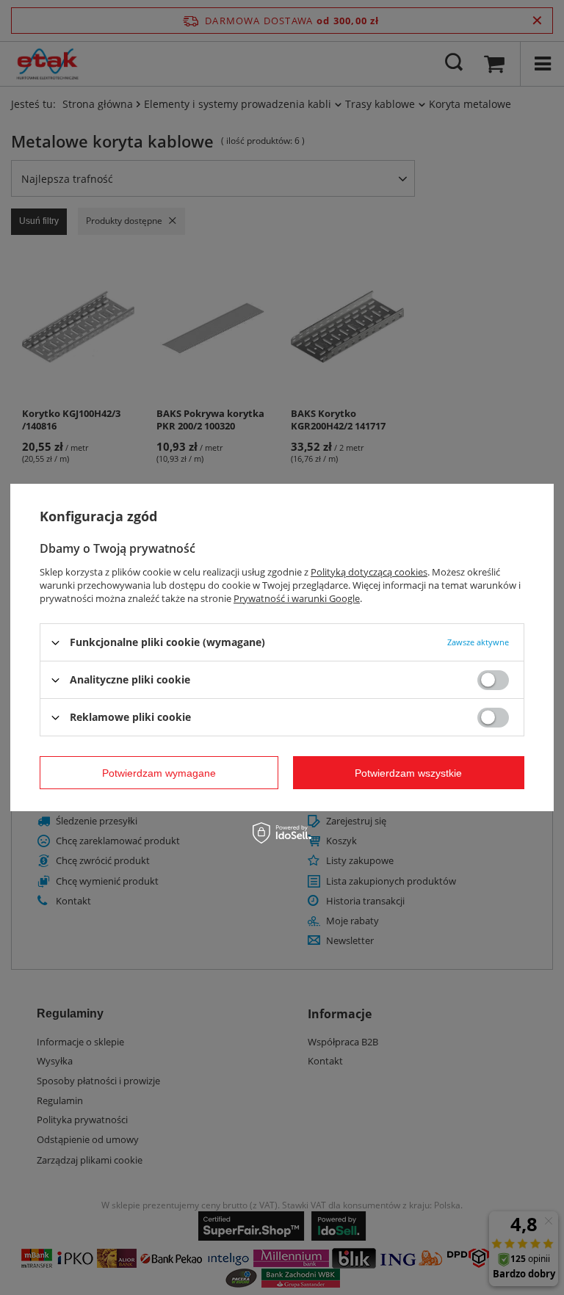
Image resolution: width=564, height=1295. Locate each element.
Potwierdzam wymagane (159, 772)
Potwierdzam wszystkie (408, 772)
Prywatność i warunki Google (297, 598)
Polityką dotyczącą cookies (369, 571)
